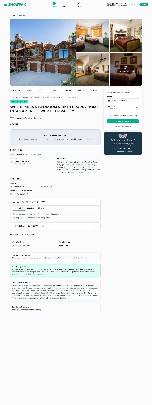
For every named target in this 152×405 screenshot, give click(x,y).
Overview (16, 90)
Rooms (55, 90)
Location (81, 90)
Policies (94, 90)
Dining (41, 208)
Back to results (19, 15)
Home (12, 97)
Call (124, 149)
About (29, 90)
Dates (109, 97)
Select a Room (122, 121)
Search (18, 97)
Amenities (68, 90)
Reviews (42, 90)
